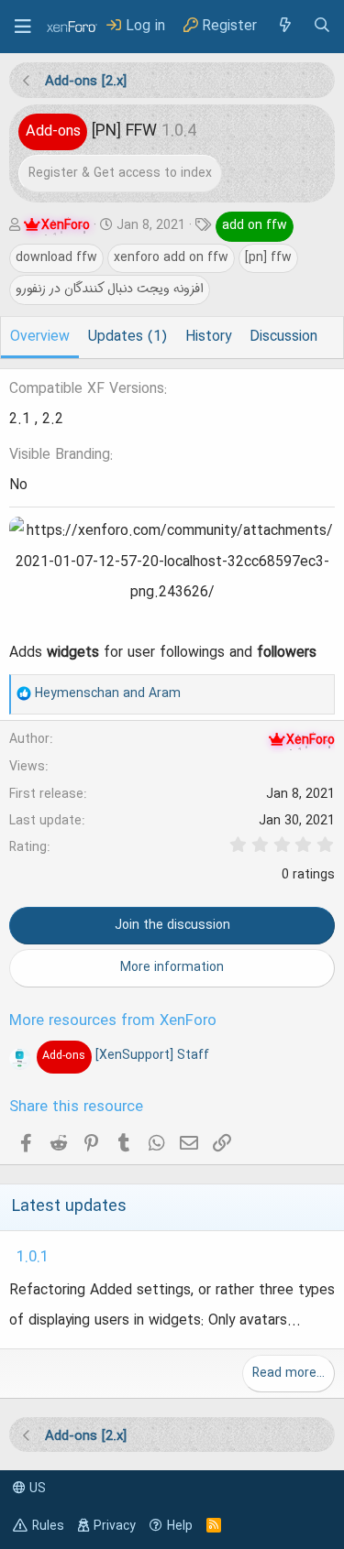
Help (180, 1526)
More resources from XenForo (112, 1021)
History (208, 337)
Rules (48, 1526)
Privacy (115, 1526)
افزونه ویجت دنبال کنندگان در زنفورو (110, 288)
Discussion (283, 337)
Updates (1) (127, 337)
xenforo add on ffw (171, 257)
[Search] (322, 26)
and (108, 693)
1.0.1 (33, 1258)
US (36, 1488)
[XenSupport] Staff (125, 1055)
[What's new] (284, 26)
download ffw (56, 257)
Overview (40, 337)
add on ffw (254, 225)
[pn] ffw (268, 257)
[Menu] (23, 26)
